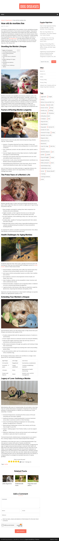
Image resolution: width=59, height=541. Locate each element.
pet (53, 151)
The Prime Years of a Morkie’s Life (9, 57)
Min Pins (53, 146)
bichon (42, 99)
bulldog (51, 110)
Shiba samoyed (45, 162)
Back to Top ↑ (54, 539)
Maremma (43, 143)
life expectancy (13, 38)
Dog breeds (9, 20)
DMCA (41, 76)
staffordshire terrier (46, 168)
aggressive (43, 96)
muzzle (43, 149)
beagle (50, 96)
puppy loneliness (45, 160)
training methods (45, 176)
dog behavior (44, 124)
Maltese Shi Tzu (45, 140)
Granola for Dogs (45, 132)
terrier (42, 171)
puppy (52, 157)
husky (53, 132)
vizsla (42, 179)
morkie (6, 464)
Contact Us (42, 74)
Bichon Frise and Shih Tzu (47, 102)
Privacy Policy (43, 79)
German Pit (51, 127)
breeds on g (44, 110)
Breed (51, 107)
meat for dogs (44, 146)
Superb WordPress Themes (32, 539)
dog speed (43, 127)
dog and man (44, 121)
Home (2, 20)
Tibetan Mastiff (50, 171)
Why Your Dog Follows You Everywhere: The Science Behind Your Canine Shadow (48, 33)
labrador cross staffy (46, 135)
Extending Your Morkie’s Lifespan (8, 63)
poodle (48, 154)
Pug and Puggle (45, 157)
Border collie (50, 105)
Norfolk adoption (45, 151)
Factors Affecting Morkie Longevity (8, 54)
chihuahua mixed (45, 116)
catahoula (43, 113)
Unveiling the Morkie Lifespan (9, 52)
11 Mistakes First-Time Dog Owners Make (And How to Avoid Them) (47, 39)
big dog (43, 105)
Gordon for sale (45, 129)
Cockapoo (43, 118)
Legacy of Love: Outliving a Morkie (8, 66)
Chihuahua (51, 113)
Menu (2, 14)
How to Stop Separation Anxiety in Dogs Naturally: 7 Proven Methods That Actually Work (48, 27)
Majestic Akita (44, 138)
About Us (42, 71)
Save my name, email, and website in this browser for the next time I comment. (21, 519)
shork (52, 162)
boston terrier (44, 107)
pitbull (42, 154)
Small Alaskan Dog (45, 165)
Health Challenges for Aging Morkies (9, 60)
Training (43, 174)
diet (49, 118)
